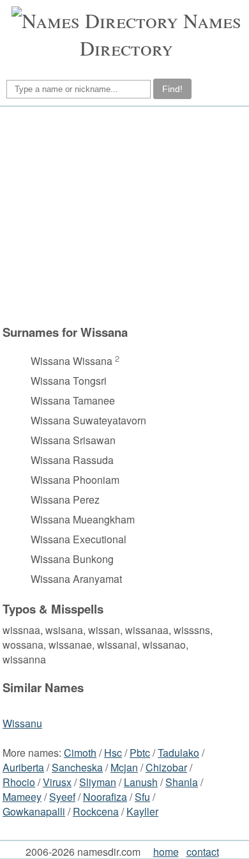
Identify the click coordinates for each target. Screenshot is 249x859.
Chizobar (166, 767)
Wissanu (22, 723)
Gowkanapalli (34, 811)
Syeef (62, 796)
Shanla (181, 782)
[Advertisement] (123, 215)
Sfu (142, 796)
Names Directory (160, 33)
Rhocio (19, 782)
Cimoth (80, 752)
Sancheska (77, 767)
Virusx (57, 782)
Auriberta (23, 767)
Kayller (142, 811)
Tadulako (178, 752)
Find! (172, 89)
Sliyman (97, 782)
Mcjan (124, 767)
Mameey (22, 796)
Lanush (141, 782)
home (166, 851)
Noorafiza (105, 796)
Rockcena (96, 811)
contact (202, 851)
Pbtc (140, 752)
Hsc (113, 752)
